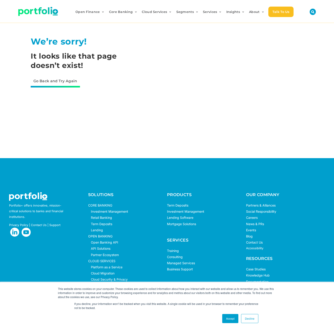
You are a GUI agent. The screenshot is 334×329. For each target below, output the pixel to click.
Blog (249, 236)
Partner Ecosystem (103, 255)
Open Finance (87, 12)
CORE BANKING (100, 205)
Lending (97, 230)
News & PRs (255, 224)
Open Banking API (103, 242)
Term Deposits (100, 224)
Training (173, 251)
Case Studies (256, 269)
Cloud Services (154, 12)
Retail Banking (100, 217)
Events (251, 230)
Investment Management (109, 211)
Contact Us (39, 225)
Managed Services (181, 263)
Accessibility (254, 248)
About (254, 12)
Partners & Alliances (261, 205)
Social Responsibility (261, 211)
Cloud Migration (101, 273)
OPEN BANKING (100, 236)
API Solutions (99, 248)
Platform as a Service (105, 267)
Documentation (257, 282)
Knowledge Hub (258, 275)
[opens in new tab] (14, 232)
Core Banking (121, 12)
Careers (252, 217)
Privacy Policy (18, 225)
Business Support (180, 269)
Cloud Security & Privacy (108, 279)
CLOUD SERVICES (101, 261)
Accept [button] (230, 318)
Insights (233, 12)
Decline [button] (249, 318)
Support (54, 225)
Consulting (175, 257)
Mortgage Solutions (181, 224)
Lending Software (180, 217)
